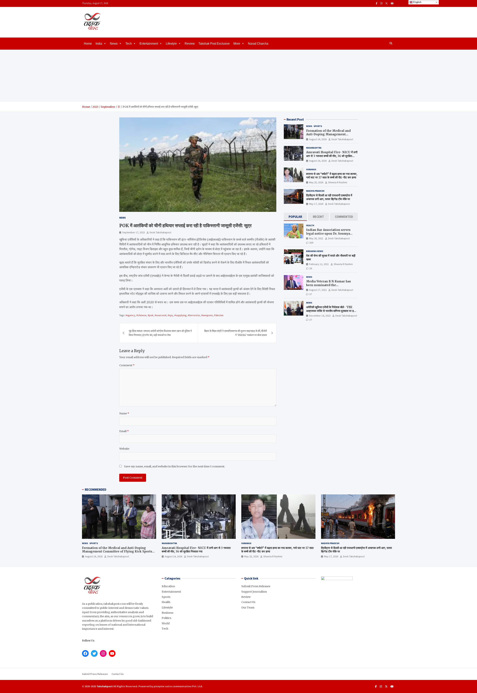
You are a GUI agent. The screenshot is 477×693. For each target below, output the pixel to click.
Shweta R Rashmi (337, 182)
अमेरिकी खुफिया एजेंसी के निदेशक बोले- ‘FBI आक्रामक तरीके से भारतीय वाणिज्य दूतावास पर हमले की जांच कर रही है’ (331, 310)
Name (124, 413)
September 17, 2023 (133, 232)
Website (124, 448)
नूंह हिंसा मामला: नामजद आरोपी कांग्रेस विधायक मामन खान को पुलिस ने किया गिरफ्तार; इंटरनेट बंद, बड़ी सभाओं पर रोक (160, 333)
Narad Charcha (258, 43)
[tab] (295, 217)
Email (124, 431)
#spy (170, 315)
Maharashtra (313, 147)
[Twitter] (386, 3)
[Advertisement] (238, 76)
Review (190, 43)
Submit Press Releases (255, 586)
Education (168, 586)
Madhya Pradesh (315, 190)
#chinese (141, 315)
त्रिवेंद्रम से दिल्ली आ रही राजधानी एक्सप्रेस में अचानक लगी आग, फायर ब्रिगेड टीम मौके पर (329, 197)
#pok (150, 315)
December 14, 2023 (320, 315)
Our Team (247, 607)
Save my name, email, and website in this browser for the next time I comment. (174, 466)
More (236, 43)
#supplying (180, 315)
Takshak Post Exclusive (214, 43)
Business (167, 612)
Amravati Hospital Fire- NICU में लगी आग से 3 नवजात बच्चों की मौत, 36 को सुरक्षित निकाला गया (331, 155)
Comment (127, 365)
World (166, 623)
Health (310, 225)
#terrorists (194, 315)
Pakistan (218, 315)
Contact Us (248, 602)
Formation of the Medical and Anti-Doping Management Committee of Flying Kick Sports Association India (330, 136)
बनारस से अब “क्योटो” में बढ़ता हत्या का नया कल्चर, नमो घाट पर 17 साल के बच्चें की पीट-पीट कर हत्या (331, 175)
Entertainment (149, 43)
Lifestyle (171, 43)
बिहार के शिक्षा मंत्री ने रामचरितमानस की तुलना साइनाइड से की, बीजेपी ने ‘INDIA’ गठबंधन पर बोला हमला (235, 333)
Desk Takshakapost (160, 232)
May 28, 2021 (316, 238)
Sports (318, 126)
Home (88, 43)
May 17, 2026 (316, 203)
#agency (130, 315)
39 (310, 268)
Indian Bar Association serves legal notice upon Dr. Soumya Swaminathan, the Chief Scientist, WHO (331, 235)
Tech (128, 43)
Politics (166, 618)
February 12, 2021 (319, 264)
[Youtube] (392, 3)
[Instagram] (381, 3)
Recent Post (295, 119)
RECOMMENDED (95, 490)
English (417, 2)
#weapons (207, 315)
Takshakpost (105, 686)
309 (311, 242)
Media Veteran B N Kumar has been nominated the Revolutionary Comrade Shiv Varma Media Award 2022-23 (328, 287)
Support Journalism (254, 591)
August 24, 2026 (318, 139)
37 (310, 294)
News (114, 43)
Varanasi (311, 169)
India (99, 43)
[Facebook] (376, 3)
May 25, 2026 (316, 182)
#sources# (160, 315)
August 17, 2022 (318, 290)
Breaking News (314, 251)
